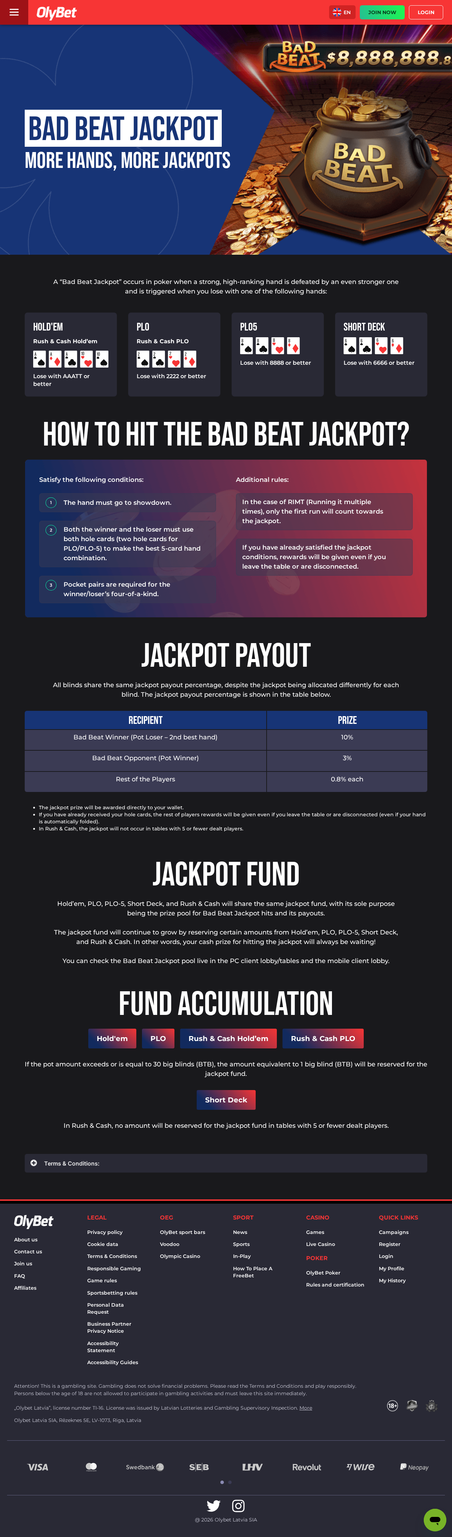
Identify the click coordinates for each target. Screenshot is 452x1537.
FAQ (19, 1276)
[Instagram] (238, 1506)
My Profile (391, 1268)
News (240, 1232)
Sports (241, 1244)
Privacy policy (105, 1232)
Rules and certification (335, 1285)
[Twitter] (214, 1506)
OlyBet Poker (323, 1273)
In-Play (242, 1256)
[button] (342, 12)
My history (392, 1280)
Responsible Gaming (114, 1268)
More (305, 1408)
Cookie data (102, 1244)
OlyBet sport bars (182, 1232)
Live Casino (320, 1244)
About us (25, 1239)
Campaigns (394, 1232)
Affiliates (25, 1288)
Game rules (102, 1280)
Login (386, 1256)
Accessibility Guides (112, 1362)
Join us (23, 1263)
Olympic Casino (180, 1256)
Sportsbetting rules (112, 1293)
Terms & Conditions (112, 1256)
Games (315, 1232)
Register (389, 1244)
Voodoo (169, 1244)
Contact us (28, 1251)
